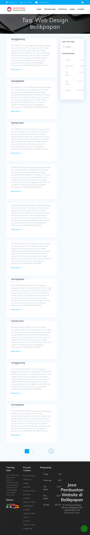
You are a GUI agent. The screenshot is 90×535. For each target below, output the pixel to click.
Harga (72, 9)
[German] (17, 505)
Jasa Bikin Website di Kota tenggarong (29, 525)
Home (39, 9)
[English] (13, 505)
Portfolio (62, 9)
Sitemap (81, 9)
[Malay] (14, 507)
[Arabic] (7, 505)
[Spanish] (17, 507)
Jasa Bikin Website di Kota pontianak (29, 491)
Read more (15, 69)
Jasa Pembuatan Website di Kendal (29, 479)
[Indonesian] (8, 507)
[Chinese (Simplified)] (10, 505)
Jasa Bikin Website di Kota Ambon (29, 513)
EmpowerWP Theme (71, 512)
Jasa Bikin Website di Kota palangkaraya (29, 502)
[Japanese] (11, 507)
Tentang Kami (50, 9)
